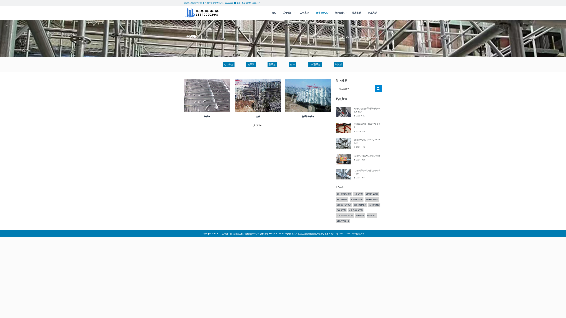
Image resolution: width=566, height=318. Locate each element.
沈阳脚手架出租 (356, 199)
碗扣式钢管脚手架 (344, 194)
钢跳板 (376, 37)
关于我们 (287, 12)
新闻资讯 (339, 12)
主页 (357, 37)
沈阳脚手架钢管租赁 (345, 216)
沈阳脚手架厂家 (343, 221)
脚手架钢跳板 (308, 116)
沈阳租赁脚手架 (372, 199)
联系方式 (372, 12)
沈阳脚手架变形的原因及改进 (367, 155)
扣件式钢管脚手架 (356, 210)
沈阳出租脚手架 (360, 205)
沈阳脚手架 (358, 194)
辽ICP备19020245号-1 (341, 233)
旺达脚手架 (360, 216)
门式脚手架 (315, 64)
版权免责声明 (358, 233)
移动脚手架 (341, 210)
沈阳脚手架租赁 (372, 194)
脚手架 (272, 64)
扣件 (292, 64)
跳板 (258, 116)
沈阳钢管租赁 (374, 205)
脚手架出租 (371, 216)
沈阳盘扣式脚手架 (344, 205)
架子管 (251, 64)
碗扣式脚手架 (342, 199)
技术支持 (356, 12)
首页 (274, 12)
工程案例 (304, 12)
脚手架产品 (322, 12)
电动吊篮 (228, 64)
